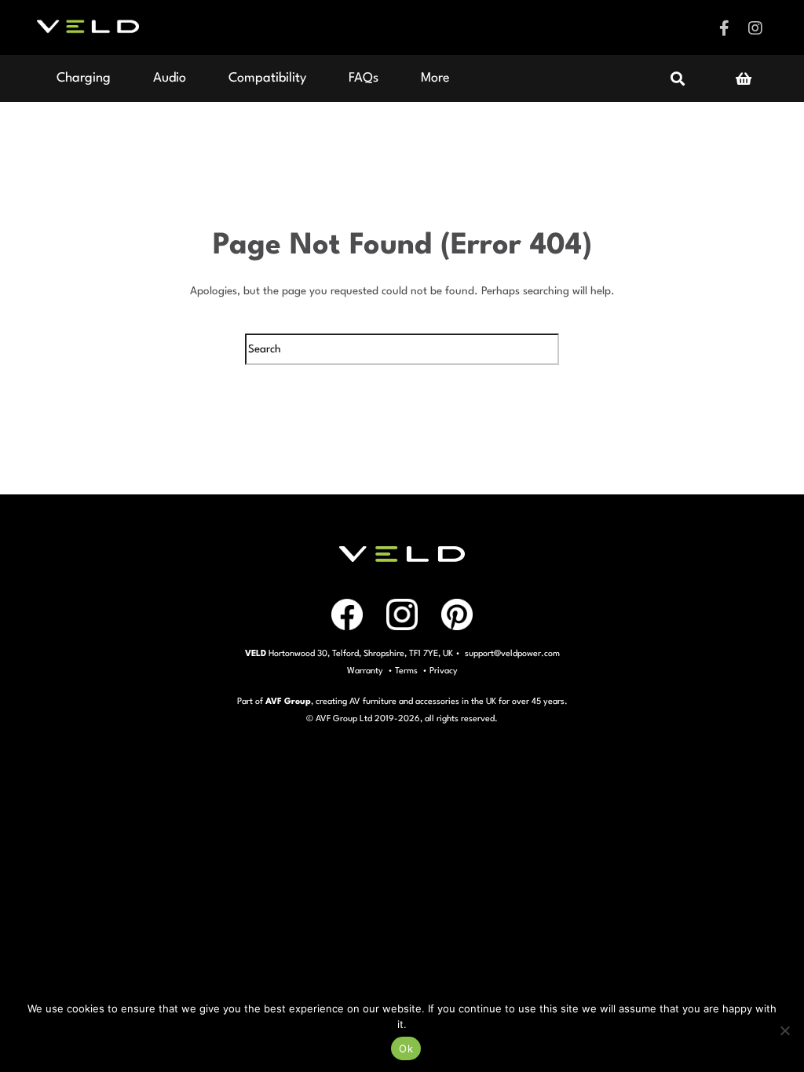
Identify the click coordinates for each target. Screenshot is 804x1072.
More (435, 78)
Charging (84, 78)
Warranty (365, 671)
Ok (406, 1048)
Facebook (724, 28)
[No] (784, 1030)
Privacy (443, 671)
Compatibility (267, 78)
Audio (169, 78)
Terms (406, 671)
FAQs (363, 78)
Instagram (755, 28)
